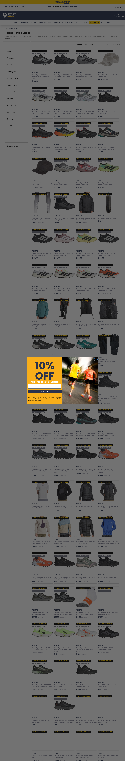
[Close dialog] (95, 359)
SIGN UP (45, 391)
